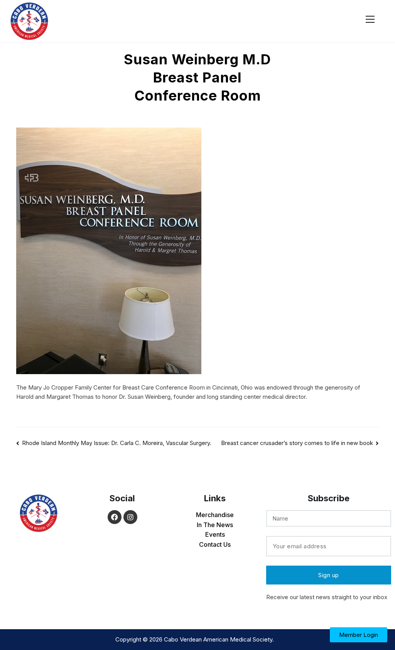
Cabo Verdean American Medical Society (218, 639)
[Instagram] (130, 517)
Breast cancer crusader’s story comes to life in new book (297, 443)
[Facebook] (115, 517)
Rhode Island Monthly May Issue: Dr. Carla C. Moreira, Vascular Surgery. (116, 443)
